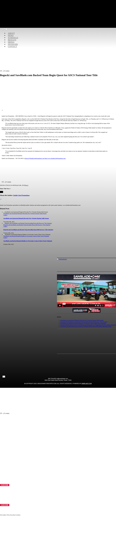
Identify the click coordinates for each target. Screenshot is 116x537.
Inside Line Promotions (21, 195)
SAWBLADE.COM (86, 383)
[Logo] (43, 23)
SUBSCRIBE (4, 485)
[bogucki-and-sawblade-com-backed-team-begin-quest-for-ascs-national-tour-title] (30, 110)
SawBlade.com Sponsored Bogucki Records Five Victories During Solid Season (25, 213)
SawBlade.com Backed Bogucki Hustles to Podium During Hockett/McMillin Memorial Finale (85, 326)
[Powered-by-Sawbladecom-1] (15, 309)
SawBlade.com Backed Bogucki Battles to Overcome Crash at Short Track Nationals (26, 236)
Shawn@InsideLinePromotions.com (34, 158)
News (26, 185)
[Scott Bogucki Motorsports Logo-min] (43, 16)
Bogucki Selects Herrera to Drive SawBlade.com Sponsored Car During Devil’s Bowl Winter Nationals (88, 325)
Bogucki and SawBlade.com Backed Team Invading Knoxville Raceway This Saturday (26, 225)
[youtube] (4, 377)
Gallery (5, 215)
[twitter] (3, 377)
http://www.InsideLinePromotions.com (55, 158)
